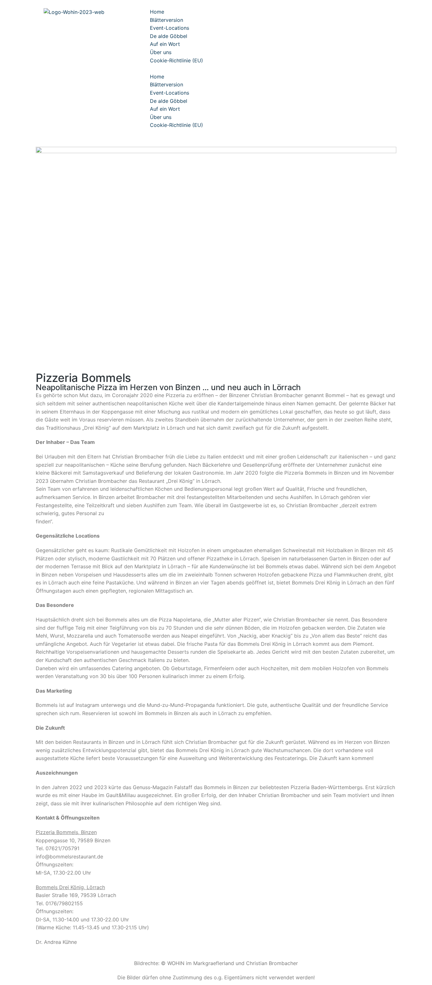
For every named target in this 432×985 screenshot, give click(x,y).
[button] (287, 69)
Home (157, 12)
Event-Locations (169, 28)
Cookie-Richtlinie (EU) (176, 60)
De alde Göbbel (168, 36)
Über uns (160, 52)
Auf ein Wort (165, 44)
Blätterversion (166, 20)
